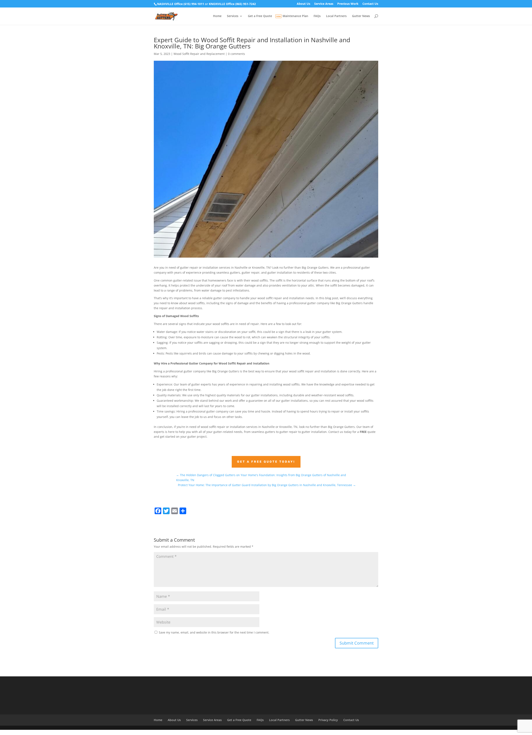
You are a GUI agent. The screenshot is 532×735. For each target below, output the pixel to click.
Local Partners (336, 16)
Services (232, 16)
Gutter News (361, 16)
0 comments (236, 54)
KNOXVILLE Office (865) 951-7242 (232, 4)
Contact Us (370, 4)
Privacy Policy (328, 720)
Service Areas (323, 4)
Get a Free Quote (260, 16)
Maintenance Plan (295, 16)
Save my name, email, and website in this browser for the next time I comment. (214, 632)
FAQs (317, 16)
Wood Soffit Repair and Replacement (199, 54)
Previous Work (347, 4)
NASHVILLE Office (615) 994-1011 (180, 4)
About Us (303, 4)
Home (217, 16)
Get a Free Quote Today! (266, 461)
